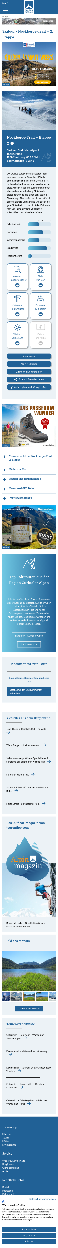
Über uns (6, 1134)
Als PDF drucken (29, 363)
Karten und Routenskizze (17, 307)
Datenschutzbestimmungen (42, 1199)
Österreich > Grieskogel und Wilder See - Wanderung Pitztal (27, 1102)
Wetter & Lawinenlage (13, 1160)
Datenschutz (8, 1194)
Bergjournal (8, 1164)
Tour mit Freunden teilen (31, 379)
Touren (5, 1137)
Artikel (5, 1171)
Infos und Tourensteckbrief (17, 278)
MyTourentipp (9, 1144)
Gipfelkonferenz (10, 1167)
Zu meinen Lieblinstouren (29, 371)
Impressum (7, 1190)
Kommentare (29, 356)
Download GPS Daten (40, 307)
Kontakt (6, 1187)
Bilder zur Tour (41, 278)
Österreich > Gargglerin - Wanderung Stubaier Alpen (25, 1036)
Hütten (5, 1141)
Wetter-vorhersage (17, 336)
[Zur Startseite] (29, 7)
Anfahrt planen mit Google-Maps (30, 387)
